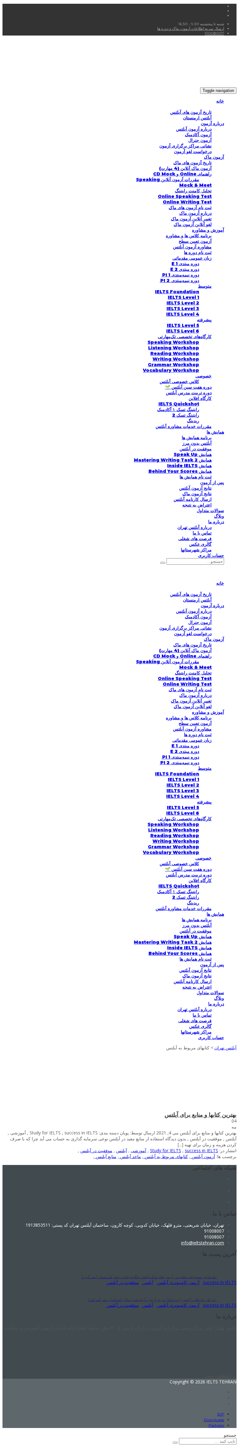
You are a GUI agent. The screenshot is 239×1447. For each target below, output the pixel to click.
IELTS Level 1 (183, 297)
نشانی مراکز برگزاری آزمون (185, 146)
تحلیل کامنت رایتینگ (193, 191)
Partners (216, 1425)
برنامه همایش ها (197, 437)
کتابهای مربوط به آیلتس (165, 1156)
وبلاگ (219, 516)
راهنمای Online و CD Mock (182, 174)
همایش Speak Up (193, 454)
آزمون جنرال (200, 140)
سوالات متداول (210, 510)
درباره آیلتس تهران (194, 527)
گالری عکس (200, 544)
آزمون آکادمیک (198, 134)
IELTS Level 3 (182, 308)
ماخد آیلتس (130, 1156)
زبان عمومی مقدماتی (192, 258)
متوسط (205, 286)
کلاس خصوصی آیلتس (179, 381)
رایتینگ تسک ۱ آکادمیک (178, 409)
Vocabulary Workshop (171, 370)
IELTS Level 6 (182, 331)
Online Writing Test (187, 202)
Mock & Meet (195, 185)
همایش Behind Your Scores (180, 471)
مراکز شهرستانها (196, 550)
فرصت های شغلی (195, 538)
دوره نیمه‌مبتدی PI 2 (179, 280)
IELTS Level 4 (182, 314)
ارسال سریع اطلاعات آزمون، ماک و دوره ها (190, 28)
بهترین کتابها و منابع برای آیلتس (201, 1114)
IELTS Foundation (177, 292)
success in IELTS (201, 1150)
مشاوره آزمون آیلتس (192, 247)
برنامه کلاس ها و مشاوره (189, 235)
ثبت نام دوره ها (198, 252)
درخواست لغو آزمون (193, 151)
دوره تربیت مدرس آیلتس (189, 392)
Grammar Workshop (173, 364)
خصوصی (203, 376)
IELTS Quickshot (178, 404)
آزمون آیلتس (202, 1156)
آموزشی (138, 1150)
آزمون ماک (214, 157)
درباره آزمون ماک (195, 213)
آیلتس (121, 1150)
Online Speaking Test (185, 196)
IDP (220, 1414)
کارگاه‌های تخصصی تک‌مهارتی (185, 336)
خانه (220, 101)
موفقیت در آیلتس (196, 449)
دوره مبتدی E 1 (185, 263)
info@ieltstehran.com (202, 1243)
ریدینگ (193, 421)
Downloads (214, 1419)
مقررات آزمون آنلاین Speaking (167, 179)
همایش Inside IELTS (189, 465)
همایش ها (215, 432)
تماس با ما (202, 533)
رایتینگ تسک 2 (185, 415)
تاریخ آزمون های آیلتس (191, 112)
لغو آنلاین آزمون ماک (193, 224)
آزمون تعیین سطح (195, 241)
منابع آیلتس (105, 1156)
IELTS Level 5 (183, 325)
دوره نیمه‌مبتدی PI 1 (180, 275)
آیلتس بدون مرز (197, 443)
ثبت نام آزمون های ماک (190, 207)
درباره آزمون (212, 123)
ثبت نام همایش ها (196, 477)
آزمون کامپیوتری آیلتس (177, 1282)
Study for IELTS (165, 1150)
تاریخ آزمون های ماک (192, 162)
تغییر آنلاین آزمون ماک (191, 219)
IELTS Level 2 (182, 303)
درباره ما (216, 522)
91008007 (214, 33)
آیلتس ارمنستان (197, 118)
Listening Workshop (173, 348)
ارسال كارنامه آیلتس (193, 499)
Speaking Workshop (173, 342)
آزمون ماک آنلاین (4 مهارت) (185, 168)
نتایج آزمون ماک (197, 493)
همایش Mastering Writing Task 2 (173, 460)
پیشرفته (204, 320)
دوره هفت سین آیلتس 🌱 (188, 387)
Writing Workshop (175, 359)
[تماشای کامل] (179, 1109)
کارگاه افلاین (200, 398)
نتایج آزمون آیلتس (195, 488)
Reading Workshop (174, 353)
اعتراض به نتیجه (197, 505)
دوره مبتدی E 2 (184, 269)
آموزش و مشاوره (208, 230)
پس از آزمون (212, 482)
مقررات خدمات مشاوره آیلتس (184, 426)
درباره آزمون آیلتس (194, 129)
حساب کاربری (211, 555)
